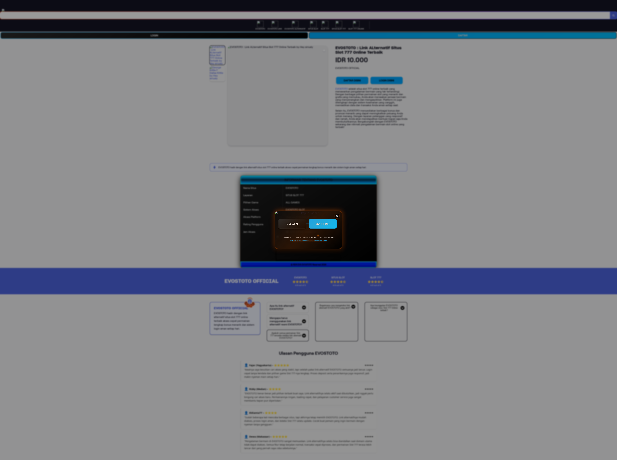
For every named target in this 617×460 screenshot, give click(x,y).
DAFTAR (323, 223)
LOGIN (292, 223)
